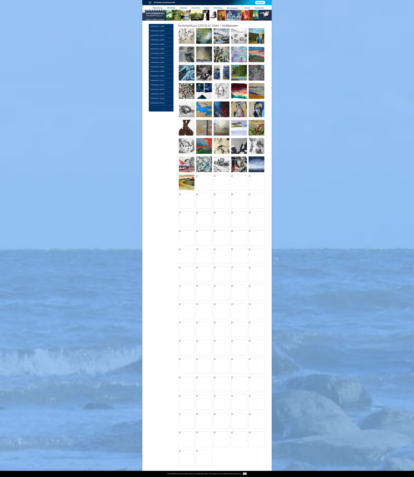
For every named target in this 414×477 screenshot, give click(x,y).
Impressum (259, 8)
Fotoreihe (196, 8)
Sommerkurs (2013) (157, 89)
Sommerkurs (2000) (157, 31)
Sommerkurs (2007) (157, 62)
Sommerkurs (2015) (157, 98)
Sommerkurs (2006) (157, 58)
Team (206, 8)
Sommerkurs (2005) (157, 53)
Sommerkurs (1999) (157, 26)
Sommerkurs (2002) (157, 40)
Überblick (171, 8)
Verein (247, 8)
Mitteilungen (232, 8)
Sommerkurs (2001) (157, 35)
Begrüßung (157, 8)
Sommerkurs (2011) (157, 80)
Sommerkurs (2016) (157, 103)
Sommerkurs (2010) (157, 76)
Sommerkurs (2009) (157, 71)
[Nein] (411, 474)
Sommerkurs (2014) (157, 94)
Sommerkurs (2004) (157, 49)
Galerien (183, 8)
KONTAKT (260, 3)
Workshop (218, 8)
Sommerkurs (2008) (157, 67)
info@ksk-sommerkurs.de (164, 2)
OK (245, 474)
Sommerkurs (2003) (157, 44)
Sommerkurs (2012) (157, 85)
